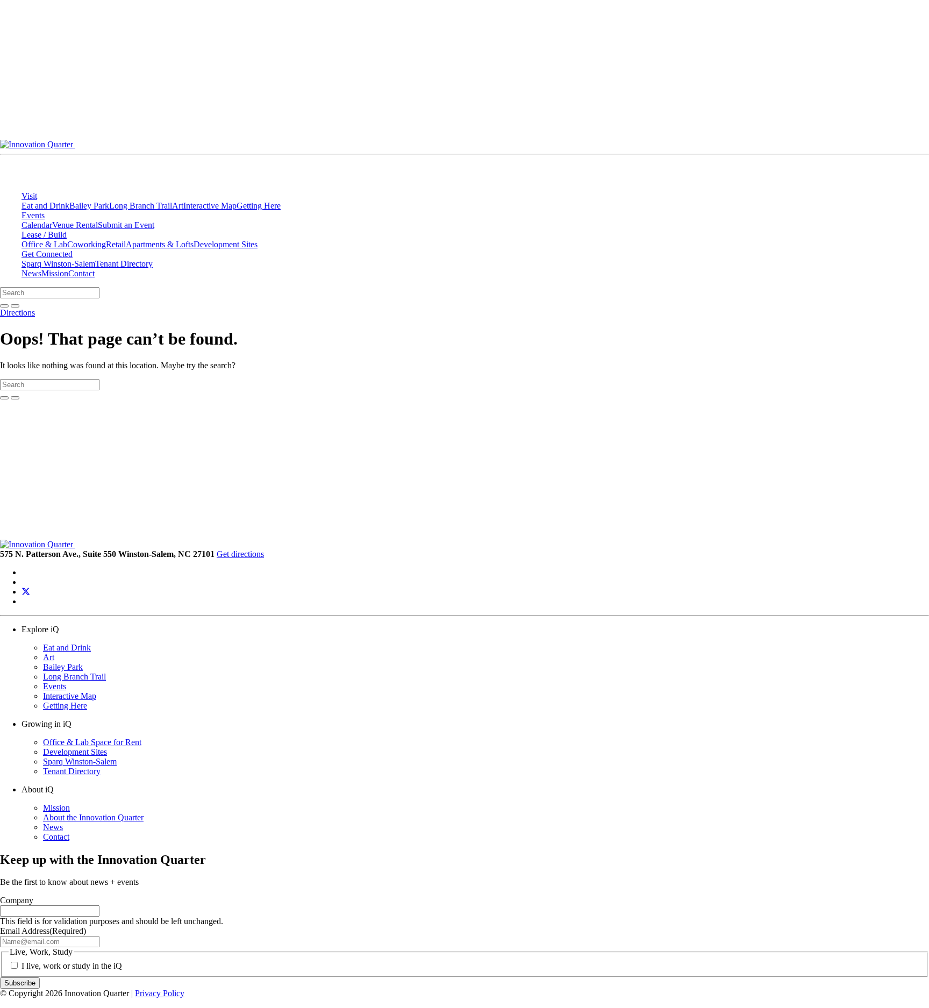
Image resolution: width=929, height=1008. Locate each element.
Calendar (37, 225)
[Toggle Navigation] (584, 147)
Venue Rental (75, 225)
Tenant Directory (124, 263)
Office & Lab (44, 244)
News (31, 273)
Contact (81, 273)
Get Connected (47, 254)
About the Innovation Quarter (93, 817)
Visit (29, 196)
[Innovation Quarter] (289, 144)
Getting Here (259, 205)
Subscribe (19, 983)
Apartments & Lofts (160, 244)
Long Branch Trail (140, 205)
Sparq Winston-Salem (58, 263)
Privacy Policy (159, 993)
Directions (17, 312)
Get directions (240, 554)
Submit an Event (126, 225)
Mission (54, 273)
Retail (116, 244)
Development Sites (226, 244)
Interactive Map (210, 205)
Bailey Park (89, 205)
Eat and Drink (45, 205)
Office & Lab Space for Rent (92, 742)
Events (33, 215)
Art (177, 205)
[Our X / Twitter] (26, 591)
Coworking (86, 244)
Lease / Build (44, 234)
